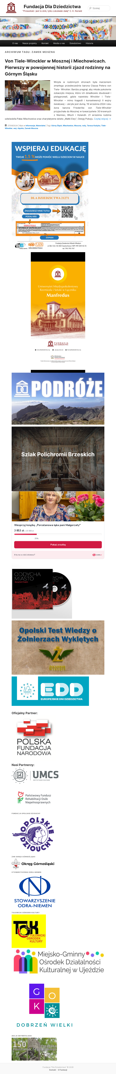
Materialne (40, 125)
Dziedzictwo (75, 43)
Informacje (30, 125)
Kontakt (45, 43)
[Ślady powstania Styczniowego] (34, 1054)
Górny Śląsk (56, 125)
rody (84, 125)
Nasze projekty (30, 43)
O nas (15, 43)
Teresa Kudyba (93, 125)
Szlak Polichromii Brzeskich (58, 454)
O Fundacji (62, 1070)
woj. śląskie (18, 128)
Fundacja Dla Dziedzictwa (52, 6)
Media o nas (59, 43)
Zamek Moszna (31, 128)
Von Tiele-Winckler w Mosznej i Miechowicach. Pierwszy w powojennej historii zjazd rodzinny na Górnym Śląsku (57, 67)
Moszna (77, 125)
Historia (89, 43)
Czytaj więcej (102, 118)
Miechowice (68, 125)
